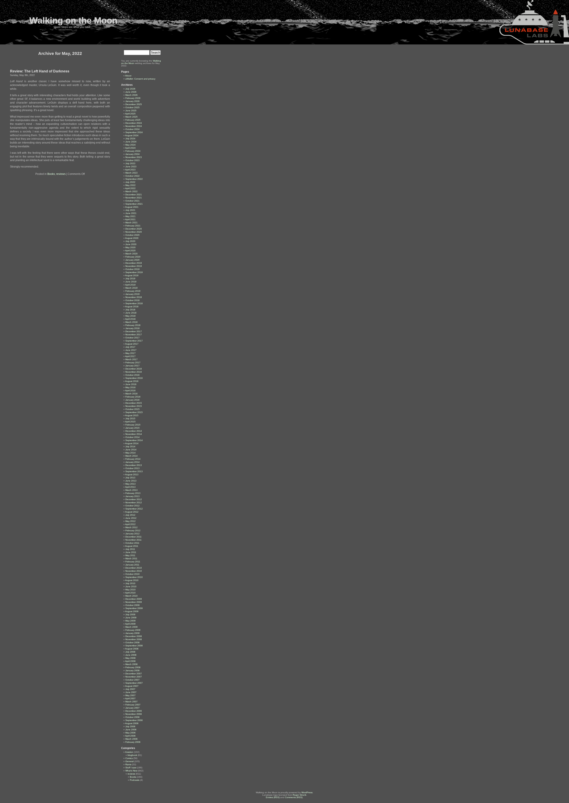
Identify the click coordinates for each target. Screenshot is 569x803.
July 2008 (130, 652)
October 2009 (132, 605)
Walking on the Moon (73, 20)
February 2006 (132, 742)
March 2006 (131, 739)
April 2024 (130, 148)
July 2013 (130, 477)
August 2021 (131, 207)
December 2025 (133, 104)
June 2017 (130, 350)
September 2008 (134, 645)
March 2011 (131, 558)
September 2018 (134, 303)
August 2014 (131, 443)
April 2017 (130, 356)
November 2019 (133, 266)
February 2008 (132, 667)
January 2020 (132, 260)
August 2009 (131, 611)
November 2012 (133, 502)
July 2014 (130, 446)
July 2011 (130, 549)
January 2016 (132, 400)
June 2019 (130, 281)
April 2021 (130, 219)
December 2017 (133, 331)
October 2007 (132, 680)
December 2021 (133, 194)
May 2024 (130, 145)
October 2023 (132, 160)
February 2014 (132, 459)
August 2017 (131, 344)
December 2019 (133, 263)
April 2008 (130, 661)
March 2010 (131, 596)
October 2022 (132, 176)
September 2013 (134, 471)
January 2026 (132, 101)
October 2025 (132, 107)
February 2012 (132, 530)
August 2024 (131, 135)
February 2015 (132, 424)
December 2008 (133, 636)
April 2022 (130, 188)
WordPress (307, 792)
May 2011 (130, 555)
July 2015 (130, 418)
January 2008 (132, 670)
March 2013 (131, 490)
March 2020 (131, 253)
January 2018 (132, 328)
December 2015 (133, 403)
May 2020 (130, 247)
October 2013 (132, 468)
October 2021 (132, 201)
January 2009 (132, 633)
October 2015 (132, 409)
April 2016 (130, 390)
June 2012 (130, 518)
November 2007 (133, 676)
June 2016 (130, 384)
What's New (131, 770)
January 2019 (132, 294)
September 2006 (134, 720)
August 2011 (131, 546)
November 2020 (133, 232)
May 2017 (130, 353)
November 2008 (133, 639)
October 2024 (132, 129)
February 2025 (132, 120)
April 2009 (130, 624)
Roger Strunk (299, 795)
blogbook (132, 755)
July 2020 (130, 241)
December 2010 (133, 568)
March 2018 (131, 322)
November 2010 (133, 571)
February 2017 (132, 362)
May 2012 (130, 521)
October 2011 (132, 543)
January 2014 (132, 462)
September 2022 (134, 179)
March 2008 (131, 664)
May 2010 (130, 589)
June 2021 (130, 213)
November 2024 (133, 126)
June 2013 (130, 480)
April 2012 (130, 524)
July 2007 (130, 689)
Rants (128, 764)
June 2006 (130, 729)
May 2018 (130, 316)
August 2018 (131, 306)
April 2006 (130, 736)
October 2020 (132, 235)
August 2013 (131, 474)
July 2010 (130, 583)
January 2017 (132, 365)
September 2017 (134, 341)
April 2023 (130, 169)
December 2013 (133, 465)
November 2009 (133, 602)
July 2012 (130, 515)
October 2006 (132, 717)
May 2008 (130, 658)
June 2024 (130, 141)
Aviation (129, 752)
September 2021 (134, 204)
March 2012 (131, 527)
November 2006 (133, 714)
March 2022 (131, 191)
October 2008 (132, 642)
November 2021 (133, 197)
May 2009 (130, 620)
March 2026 (131, 95)
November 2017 (133, 334)
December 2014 (133, 431)
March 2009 (131, 627)
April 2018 (130, 319)
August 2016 (131, 381)
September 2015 (134, 412)
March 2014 (131, 456)
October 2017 (132, 337)
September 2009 (134, 608)
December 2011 (133, 536)
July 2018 (130, 309)
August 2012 (131, 512)
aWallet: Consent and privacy (140, 79)
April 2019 (130, 285)
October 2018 (132, 300)
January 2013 (132, 496)
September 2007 (134, 683)
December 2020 (133, 229)
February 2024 (132, 151)
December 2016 (133, 369)
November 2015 (133, 406)
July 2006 (130, 726)
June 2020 (130, 244)
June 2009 (130, 617)
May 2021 (130, 216)
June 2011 (130, 552)
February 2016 (132, 397)
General (129, 761)
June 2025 (130, 110)
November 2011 (133, 540)
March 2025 (131, 117)
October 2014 (132, 437)
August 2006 (131, 723)
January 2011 (132, 564)
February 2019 (132, 291)
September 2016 (134, 378)
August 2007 (131, 686)
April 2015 (130, 421)
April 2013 (130, 487)
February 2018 (132, 325)
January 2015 (132, 428)
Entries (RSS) (273, 797)
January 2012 (132, 533)
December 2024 (133, 123)
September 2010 (134, 577)
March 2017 (131, 359)
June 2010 (130, 586)
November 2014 (133, 434)
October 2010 (132, 574)
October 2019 (132, 269)
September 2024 (134, 132)
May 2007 (130, 695)
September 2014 (134, 440)
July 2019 (130, 278)
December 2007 (133, 673)
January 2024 (132, 154)
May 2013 (130, 484)
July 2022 (130, 182)
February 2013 (132, 493)
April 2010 (130, 592)
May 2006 (130, 732)
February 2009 (132, 630)
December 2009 (133, 599)
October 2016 (132, 375)
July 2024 (130, 138)
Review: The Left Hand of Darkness (39, 71)
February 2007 (132, 704)
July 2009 (130, 614)
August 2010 (131, 580)
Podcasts (134, 780)
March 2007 (131, 701)
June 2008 (130, 655)
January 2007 (132, 708)
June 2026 (130, 92)
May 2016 (130, 387)
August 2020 (131, 238)
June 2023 (130, 166)
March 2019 (131, 288)
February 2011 (132, 561)
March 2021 (131, 222)
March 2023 (131, 173)
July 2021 (130, 210)
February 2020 (132, 257)
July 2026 (130, 89)
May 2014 (130, 452)
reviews (61, 174)
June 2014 (130, 449)
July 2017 (130, 347)
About (128, 75)
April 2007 (130, 698)
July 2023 (130, 163)
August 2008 (131, 648)
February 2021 (132, 225)
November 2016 (133, 372)
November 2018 (133, 297)
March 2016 (131, 393)
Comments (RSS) (294, 797)
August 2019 (131, 275)
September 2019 (134, 272)
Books (51, 174)
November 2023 (133, 157)
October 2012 (132, 505)
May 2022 (130, 185)
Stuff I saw (130, 767)
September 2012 (134, 508)
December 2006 (133, 711)
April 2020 (130, 250)
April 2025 (130, 113)
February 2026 (132, 98)
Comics (129, 758)
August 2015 (131, 415)
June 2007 (130, 692)
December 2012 (133, 499)
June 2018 (130, 313)
